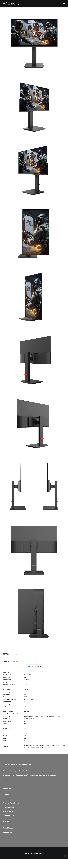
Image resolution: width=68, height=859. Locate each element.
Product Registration (11, 803)
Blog (5, 836)
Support (6, 795)
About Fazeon (8, 828)
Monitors (9, 650)
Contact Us (7, 832)
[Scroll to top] (65, 856)
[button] (64, 3)
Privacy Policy (8, 807)
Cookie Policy (8, 815)
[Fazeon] (11, 3)
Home (4, 650)
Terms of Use (8, 811)
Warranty (6, 799)
